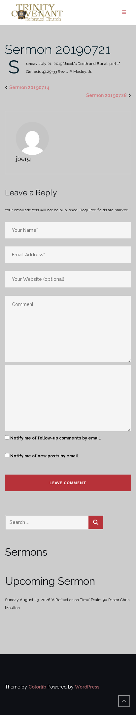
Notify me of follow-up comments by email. (55, 438)
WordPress (87, 686)
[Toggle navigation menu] (124, 12)
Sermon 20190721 (58, 49)
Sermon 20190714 (29, 87)
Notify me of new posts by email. (44, 456)
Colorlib (37, 686)
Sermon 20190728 (106, 95)
